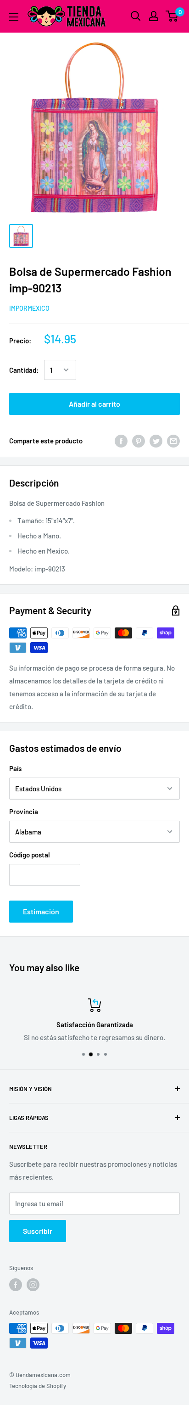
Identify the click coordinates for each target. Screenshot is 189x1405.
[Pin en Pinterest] (138, 440)
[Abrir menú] (13, 17)
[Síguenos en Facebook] (15, 1284)
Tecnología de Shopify (37, 1385)
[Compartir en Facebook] (121, 440)
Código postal (29, 855)
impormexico (29, 308)
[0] (172, 16)
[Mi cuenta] (153, 16)
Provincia (23, 811)
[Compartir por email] (173, 440)
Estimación (41, 911)
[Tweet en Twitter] (156, 440)
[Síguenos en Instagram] (33, 1284)
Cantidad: (24, 370)
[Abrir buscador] (136, 16)
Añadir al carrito (94, 403)
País (15, 768)
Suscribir (37, 1230)
